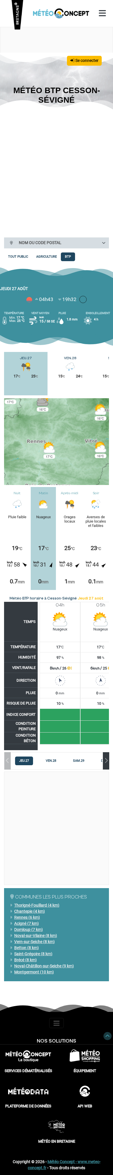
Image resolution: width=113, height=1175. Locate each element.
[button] (42, 403)
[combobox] (61, 242)
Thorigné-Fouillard (36, 905)
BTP (68, 257)
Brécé (25, 960)
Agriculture (46, 257)
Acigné (26, 923)
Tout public (18, 257)
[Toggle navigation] (56, 1023)
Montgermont (34, 972)
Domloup (28, 929)
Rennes (27, 917)
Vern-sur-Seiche (34, 941)
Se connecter (86, 60)
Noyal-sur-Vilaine (35, 935)
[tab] (24, 761)
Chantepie (29, 911)
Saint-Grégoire (33, 953)
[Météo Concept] (61, 13)
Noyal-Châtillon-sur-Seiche (44, 966)
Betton (26, 947)
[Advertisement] (56, 170)
